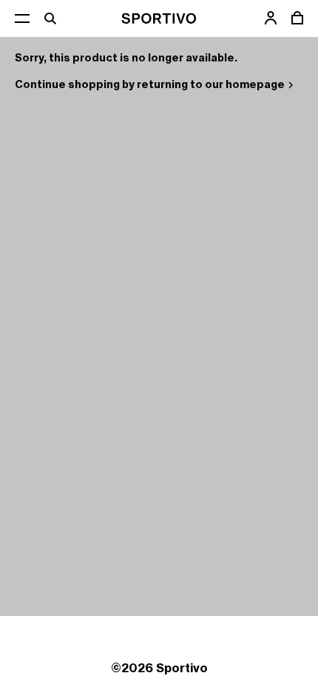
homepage (255, 84)
